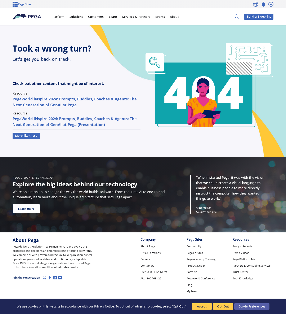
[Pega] (27, 16)
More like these (26, 136)
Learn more (26, 209)
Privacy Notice (104, 306)
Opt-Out (223, 306)
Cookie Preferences (251, 306)
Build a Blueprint (259, 16)
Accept (202, 306)
